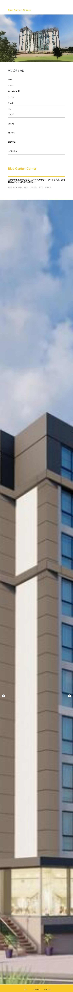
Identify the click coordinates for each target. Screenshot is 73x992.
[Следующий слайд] (69, 695)
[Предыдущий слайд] (3, 695)
